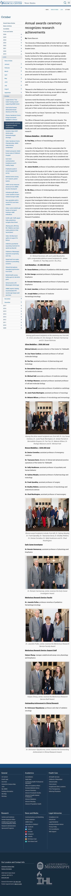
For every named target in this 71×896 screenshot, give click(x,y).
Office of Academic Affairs (32, 786)
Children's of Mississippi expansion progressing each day (12, 254)
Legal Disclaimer (53, 822)
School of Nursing (30, 801)
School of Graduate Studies (33, 793)
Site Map (4, 794)
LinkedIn (29, 836)
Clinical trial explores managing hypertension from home (12, 269)
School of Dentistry (30, 790)
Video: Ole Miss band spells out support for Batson (12, 238)
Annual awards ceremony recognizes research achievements (13, 125)
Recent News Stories (9, 23)
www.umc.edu (5, 877)
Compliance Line (53, 817)
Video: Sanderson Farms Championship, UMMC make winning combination (13, 144)
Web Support (52, 831)
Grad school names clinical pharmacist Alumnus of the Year (11, 110)
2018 (62, 9)
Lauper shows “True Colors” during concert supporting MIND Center (13, 102)
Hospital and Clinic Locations (57, 786)
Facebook (30, 827)
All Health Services (54, 777)
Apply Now (28, 779)
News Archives (7, 26)
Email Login (5, 779)
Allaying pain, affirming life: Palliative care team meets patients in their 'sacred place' (12, 229)
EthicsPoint (52, 819)
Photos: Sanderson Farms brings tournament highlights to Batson (13, 117)
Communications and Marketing (34, 817)
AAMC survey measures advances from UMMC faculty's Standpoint (12, 187)
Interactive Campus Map (9, 784)
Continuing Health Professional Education (34, 782)
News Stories (29, 3)
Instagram (30, 834)
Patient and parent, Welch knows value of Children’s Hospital (13, 153)
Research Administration (9, 826)
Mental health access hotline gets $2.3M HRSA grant (13, 277)
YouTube (30, 831)
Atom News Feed (32, 841)
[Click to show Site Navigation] (69, 2)
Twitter (29, 829)
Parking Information (7, 791)
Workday (4, 796)
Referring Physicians (55, 791)
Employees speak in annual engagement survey (11, 171)
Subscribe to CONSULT (31, 824)
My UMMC (4, 789)
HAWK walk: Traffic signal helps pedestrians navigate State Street (13, 220)
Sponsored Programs (8, 828)
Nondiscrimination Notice (56, 824)
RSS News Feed (31, 839)
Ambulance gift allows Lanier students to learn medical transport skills (12, 195)
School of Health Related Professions (32, 796)
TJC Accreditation (54, 829)
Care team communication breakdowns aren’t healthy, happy (11, 162)
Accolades (6, 29)
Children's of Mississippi (55, 779)
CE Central (5, 777)
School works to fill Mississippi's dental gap (12, 284)
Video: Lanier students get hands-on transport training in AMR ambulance (13, 211)
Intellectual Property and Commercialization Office (9, 822)
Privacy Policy (53, 827)
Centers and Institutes (8, 817)
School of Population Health (33, 804)
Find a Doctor (53, 784)
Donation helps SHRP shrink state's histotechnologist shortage (12, 134)
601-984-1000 (17, 881)
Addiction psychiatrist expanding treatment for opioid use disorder (13, 246)
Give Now (4, 782)
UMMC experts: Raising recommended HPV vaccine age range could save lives (12, 292)
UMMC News (29, 822)
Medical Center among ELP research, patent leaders (12, 179)
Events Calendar (30, 819)
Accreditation (29, 777)
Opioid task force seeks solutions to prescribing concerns (12, 262)
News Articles (8, 61)
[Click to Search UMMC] (65, 2)
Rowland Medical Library (32, 788)
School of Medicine (30, 799)
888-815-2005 (18, 884)
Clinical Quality (53, 782)
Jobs (3, 786)
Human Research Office (8, 819)
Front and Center (8, 31)
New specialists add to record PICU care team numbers (12, 202)
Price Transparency (54, 789)
